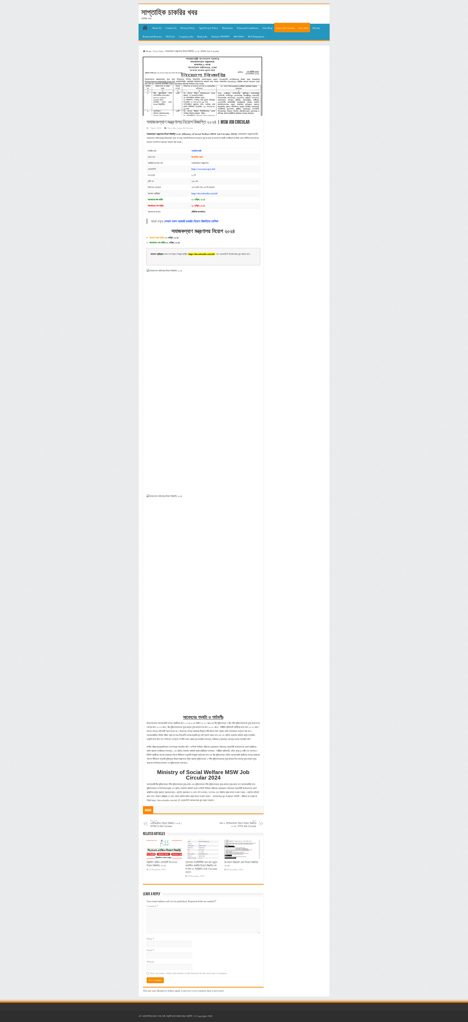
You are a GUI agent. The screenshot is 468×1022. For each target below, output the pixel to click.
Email (150, 950)
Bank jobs (202, 36)
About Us (156, 28)
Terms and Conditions (247, 28)
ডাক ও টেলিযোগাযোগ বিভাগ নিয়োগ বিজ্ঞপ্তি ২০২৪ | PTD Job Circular (237, 824)
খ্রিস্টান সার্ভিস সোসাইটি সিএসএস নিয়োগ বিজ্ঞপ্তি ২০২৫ (162, 864)
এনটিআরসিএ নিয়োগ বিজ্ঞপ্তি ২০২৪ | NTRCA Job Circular (166, 824)
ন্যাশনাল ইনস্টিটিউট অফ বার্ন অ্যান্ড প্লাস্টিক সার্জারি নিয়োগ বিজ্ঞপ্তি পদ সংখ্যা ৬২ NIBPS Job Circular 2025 (201, 867)
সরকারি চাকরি (196, 150)
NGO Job (170, 36)
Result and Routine (152, 36)
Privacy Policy (187, 28)
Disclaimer (227, 28)
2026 (209, 1016)
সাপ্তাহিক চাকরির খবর (169, 12)
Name (150, 938)
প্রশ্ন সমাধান (238, 36)
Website (150, 961)
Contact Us (170, 28)
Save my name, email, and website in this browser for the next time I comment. (188, 973)
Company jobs (186, 36)
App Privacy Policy (208, 28)
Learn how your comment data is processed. (202, 990)
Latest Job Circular (285, 28)
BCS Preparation (256, 36)
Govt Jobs (303, 28)
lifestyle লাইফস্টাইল (220, 36)
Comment (152, 906)
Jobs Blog (267, 28)
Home (148, 51)
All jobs (316, 28)
